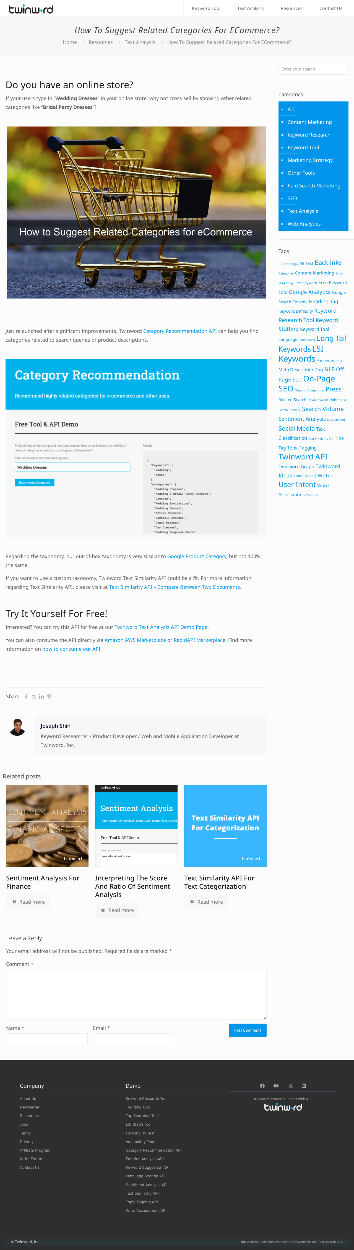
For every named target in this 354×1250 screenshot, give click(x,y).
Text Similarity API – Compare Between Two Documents (174, 587)
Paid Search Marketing (314, 185)
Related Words (318, 400)
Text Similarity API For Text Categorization (219, 882)
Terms (25, 1133)
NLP (329, 369)
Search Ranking (289, 410)
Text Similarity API (321, 439)
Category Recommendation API (180, 331)
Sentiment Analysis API (147, 1185)
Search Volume (323, 409)
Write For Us (31, 1159)
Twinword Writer (312, 475)
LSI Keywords (301, 353)
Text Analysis (140, 42)
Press (334, 389)
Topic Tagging (302, 447)
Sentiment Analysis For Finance (42, 882)
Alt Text (306, 263)
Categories (285, 273)
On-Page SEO (306, 383)
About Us (28, 1099)
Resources (101, 42)
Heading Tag (323, 301)
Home (70, 42)
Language (287, 339)
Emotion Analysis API (145, 1159)
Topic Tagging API (142, 1202)
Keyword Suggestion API (148, 1168)
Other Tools (301, 172)
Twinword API (302, 456)
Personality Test (140, 1133)
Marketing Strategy (310, 160)
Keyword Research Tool (147, 1099)
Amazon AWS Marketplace (135, 640)
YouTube (312, 495)
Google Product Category (196, 556)
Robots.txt (338, 399)
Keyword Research (309, 134)
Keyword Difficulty (295, 311)
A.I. (291, 109)
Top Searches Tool (142, 1116)
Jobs (24, 1124)
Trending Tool (138, 1107)
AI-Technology (288, 264)
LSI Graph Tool (139, 1124)
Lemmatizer (307, 340)
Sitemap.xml (336, 420)
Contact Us (30, 1168)
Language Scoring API (145, 1176)
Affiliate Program (35, 1150)
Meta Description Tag (300, 370)
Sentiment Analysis (302, 418)
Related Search (292, 399)
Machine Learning (329, 360)
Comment (19, 964)
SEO (292, 198)
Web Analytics (304, 223)
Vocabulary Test (140, 1142)
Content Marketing (310, 122)
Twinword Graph (296, 466)
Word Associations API (146, 1211)
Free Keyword (306, 282)
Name (15, 1028)
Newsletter (30, 1107)
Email (101, 1028)
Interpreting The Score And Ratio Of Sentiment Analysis (132, 886)
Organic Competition (309, 390)
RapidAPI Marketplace (199, 640)
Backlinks (328, 262)
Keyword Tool (303, 147)
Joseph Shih (56, 725)
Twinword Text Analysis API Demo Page (160, 627)
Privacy (26, 1142)
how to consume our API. (72, 648)
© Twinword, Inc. (26, 1242)
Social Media (296, 428)
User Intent (297, 484)
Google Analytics (309, 291)
